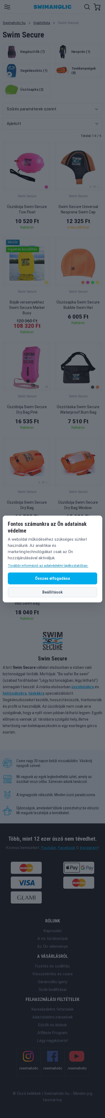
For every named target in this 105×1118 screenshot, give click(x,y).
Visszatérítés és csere (52, 974)
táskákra (36, 693)
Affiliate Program (52, 1032)
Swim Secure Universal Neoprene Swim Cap (78, 209)
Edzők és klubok (52, 1024)
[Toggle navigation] (7, 7)
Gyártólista (41, 23)
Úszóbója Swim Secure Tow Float (27, 209)
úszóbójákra (82, 687)
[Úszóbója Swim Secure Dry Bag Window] (78, 462)
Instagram (89, 847)
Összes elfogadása (52, 578)
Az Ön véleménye (52, 946)
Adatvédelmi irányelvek (52, 1017)
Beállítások (52, 592)
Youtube (48, 847)
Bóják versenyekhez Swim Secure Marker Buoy (27, 307)
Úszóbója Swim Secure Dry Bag (27, 505)
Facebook (66, 847)
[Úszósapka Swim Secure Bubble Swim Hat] (78, 262)
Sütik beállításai (52, 989)
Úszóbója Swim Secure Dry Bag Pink (27, 409)
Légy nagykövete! (52, 1040)
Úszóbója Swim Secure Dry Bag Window (78, 505)
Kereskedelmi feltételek (53, 1009)
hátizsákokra (15, 693)
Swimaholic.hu (14, 23)
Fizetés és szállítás (52, 966)
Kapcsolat (53, 930)
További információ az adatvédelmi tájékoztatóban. (48, 566)
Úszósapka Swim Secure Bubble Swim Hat (78, 305)
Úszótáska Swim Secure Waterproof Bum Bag (78, 409)
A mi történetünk (52, 938)
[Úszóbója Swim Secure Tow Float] (27, 166)
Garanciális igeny (52, 981)
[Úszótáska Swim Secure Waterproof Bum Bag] (78, 366)
